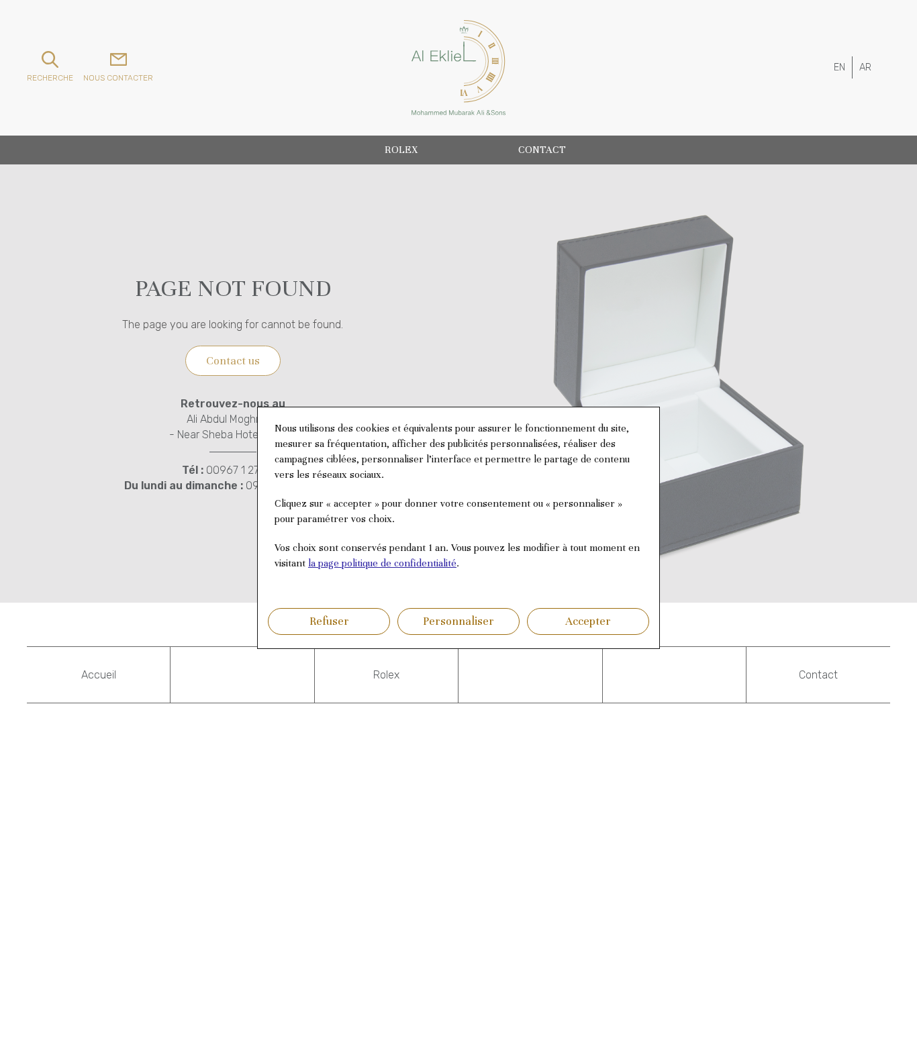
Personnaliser (458, 621)
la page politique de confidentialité (382, 563)
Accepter (588, 621)
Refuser (329, 621)
